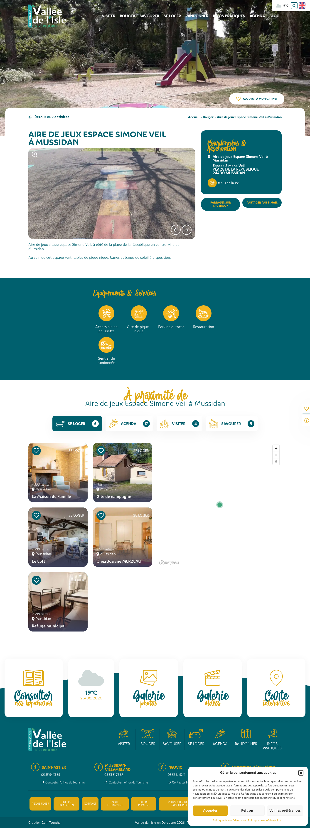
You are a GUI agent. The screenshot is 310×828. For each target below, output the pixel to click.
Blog (274, 16)
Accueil (193, 117)
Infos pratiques (229, 16)
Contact (90, 803)
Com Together (52, 822)
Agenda (257, 16)
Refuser (247, 810)
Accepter (210, 810)
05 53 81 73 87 (113, 774)
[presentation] (176, 230)
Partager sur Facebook (220, 204)
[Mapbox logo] (169, 562)
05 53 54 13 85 (50, 774)
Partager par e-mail (262, 202)
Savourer (149, 16)
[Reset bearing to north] (276, 461)
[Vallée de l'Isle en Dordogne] (47, 16)
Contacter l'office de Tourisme (65, 782)
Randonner (196, 16)
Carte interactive (115, 804)
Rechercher (40, 803)
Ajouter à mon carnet (260, 98)
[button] (301, 772)
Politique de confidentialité (229, 820)
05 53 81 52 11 (176, 774)
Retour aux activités (51, 117)
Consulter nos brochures (179, 804)
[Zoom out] (276, 455)
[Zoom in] (276, 448)
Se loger (172, 16)
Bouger (127, 16)
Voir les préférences (285, 810)
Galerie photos (143, 804)
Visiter (108, 16)
